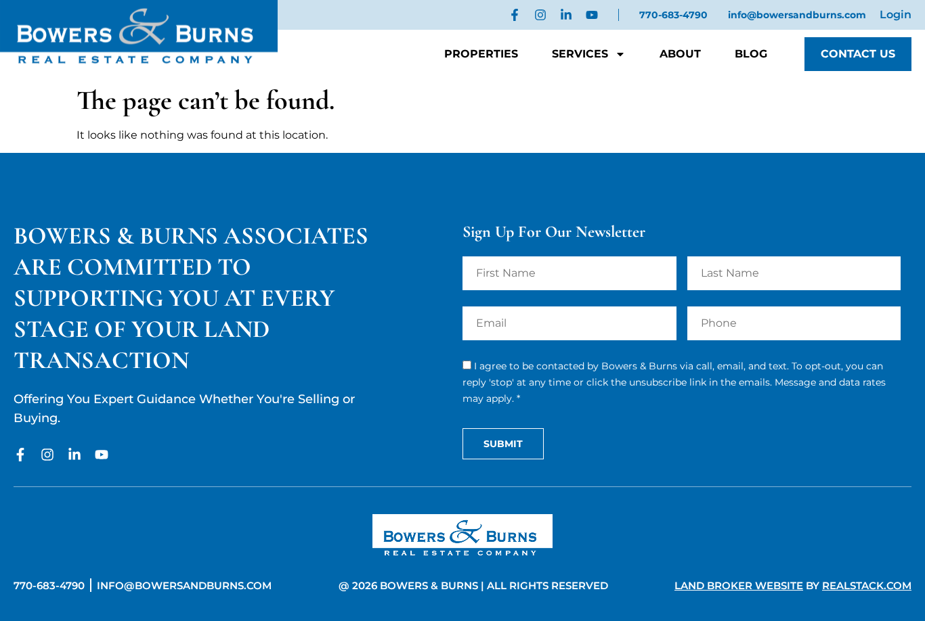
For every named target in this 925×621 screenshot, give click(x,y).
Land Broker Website (738, 585)
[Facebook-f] (515, 15)
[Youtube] (592, 15)
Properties (481, 53)
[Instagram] (540, 15)
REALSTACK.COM (866, 585)
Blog (751, 53)
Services (580, 53)
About (680, 53)
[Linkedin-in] (566, 15)
